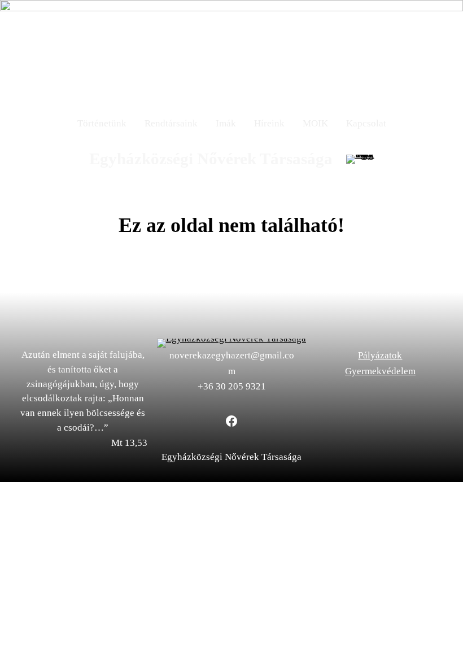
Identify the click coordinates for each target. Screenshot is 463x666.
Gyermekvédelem (380, 371)
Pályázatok (380, 355)
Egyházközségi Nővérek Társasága (211, 159)
